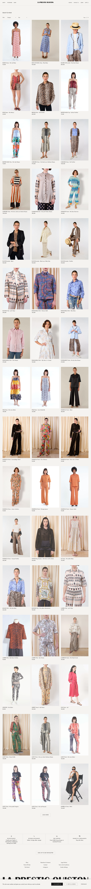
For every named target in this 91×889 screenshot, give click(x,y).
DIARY (15, 2)
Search (70, 2)
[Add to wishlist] (29, 21)
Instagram (45, 867)
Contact (45, 865)
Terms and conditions (64, 865)
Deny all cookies (72, 884)
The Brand (9, 2)
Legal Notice (64, 862)
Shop (27, 862)
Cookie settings (64, 867)
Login (82, 2)
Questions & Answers (45, 862)
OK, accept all (57, 884)
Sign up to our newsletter (45, 853)
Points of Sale (27, 865)
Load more (45, 815)
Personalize (84, 884)
